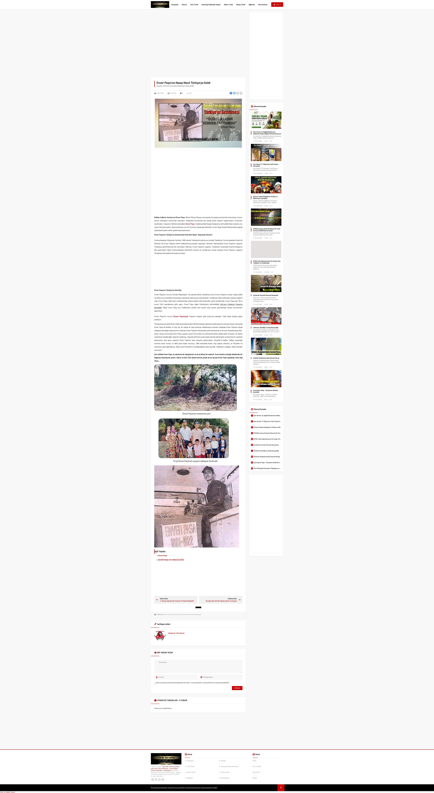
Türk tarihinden (163, 768)
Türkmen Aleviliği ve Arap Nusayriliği (265, 327)
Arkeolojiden (174, 768)
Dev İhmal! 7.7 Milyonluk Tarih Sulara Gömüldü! (265, 165)
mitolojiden (167, 770)
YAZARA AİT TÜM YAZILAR (176, 633)
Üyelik (255, 778)
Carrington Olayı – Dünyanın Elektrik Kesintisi (265, 391)
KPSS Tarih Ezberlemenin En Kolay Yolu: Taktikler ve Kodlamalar (267, 262)
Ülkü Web (165, 766)
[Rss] (162, 779)
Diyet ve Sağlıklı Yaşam (7, 792)
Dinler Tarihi (228, 5)
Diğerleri (252, 5)
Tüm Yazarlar (257, 766)
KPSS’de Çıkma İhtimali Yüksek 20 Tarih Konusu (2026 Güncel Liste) (266, 230)
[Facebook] (152, 779)
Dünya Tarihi (240, 5)
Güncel (184, 5)
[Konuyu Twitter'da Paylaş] (234, 93)
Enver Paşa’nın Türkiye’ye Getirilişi (180, 614)
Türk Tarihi (194, 5)
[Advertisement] (198, 28)
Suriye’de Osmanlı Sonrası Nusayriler (265, 295)
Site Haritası (262, 5)
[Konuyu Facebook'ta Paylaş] (231, 93)
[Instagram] (159, 779)
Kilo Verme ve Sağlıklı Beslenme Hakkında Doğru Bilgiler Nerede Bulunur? (267, 133)
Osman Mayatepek (180, 316)
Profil (254, 761)
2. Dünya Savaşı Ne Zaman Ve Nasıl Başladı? (177, 601)
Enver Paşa (190, 224)
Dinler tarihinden (157, 770)
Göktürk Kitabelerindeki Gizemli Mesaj (266, 358)
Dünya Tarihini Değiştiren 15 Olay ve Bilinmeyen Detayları (265, 197)
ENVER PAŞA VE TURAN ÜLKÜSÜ (171, 560)
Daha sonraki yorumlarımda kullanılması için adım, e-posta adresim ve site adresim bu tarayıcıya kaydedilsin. (193, 683)
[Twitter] (156, 779)
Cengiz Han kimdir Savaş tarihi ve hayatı (221, 601)
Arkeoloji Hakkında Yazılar (211, 5)
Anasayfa (174, 5)
